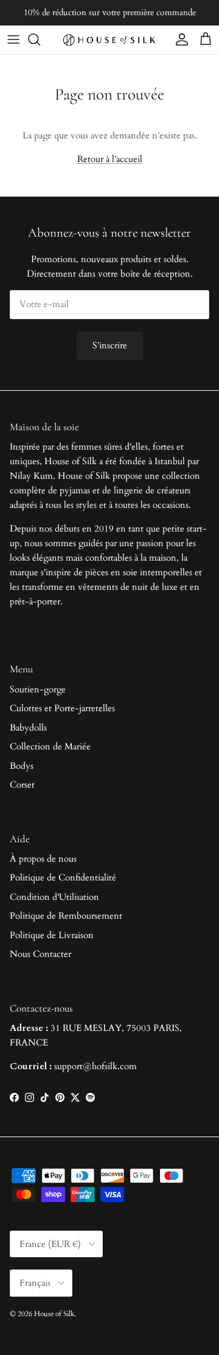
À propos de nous (43, 859)
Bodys (21, 766)
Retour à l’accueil (109, 159)
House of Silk (54, 1314)
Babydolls (28, 727)
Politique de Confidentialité (63, 877)
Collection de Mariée (50, 746)
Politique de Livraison (52, 935)
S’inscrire (109, 345)
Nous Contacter (40, 954)
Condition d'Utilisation (54, 897)
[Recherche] (40, 39)
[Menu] (13, 39)
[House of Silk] (109, 40)
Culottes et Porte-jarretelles (62, 708)
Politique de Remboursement (66, 916)
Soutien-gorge (38, 689)
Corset (22, 785)
